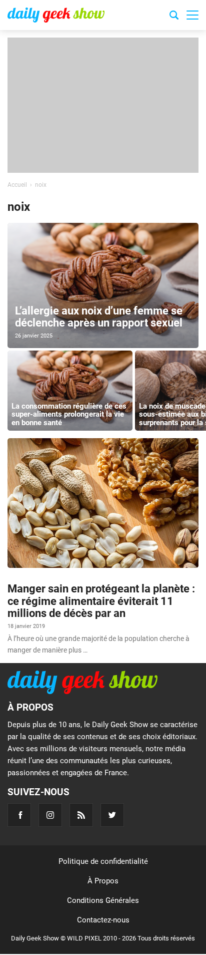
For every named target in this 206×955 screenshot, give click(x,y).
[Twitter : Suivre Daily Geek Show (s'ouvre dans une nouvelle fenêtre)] (112, 815)
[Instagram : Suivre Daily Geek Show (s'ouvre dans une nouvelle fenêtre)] (50, 815)
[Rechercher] (174, 16)
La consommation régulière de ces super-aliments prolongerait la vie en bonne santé (69, 414)
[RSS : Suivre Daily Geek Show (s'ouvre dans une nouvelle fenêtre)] (81, 815)
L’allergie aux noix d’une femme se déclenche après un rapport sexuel (98, 316)
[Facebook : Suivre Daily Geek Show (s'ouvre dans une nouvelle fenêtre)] (19, 815)
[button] (192, 15)
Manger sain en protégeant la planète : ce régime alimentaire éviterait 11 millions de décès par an (101, 600)
